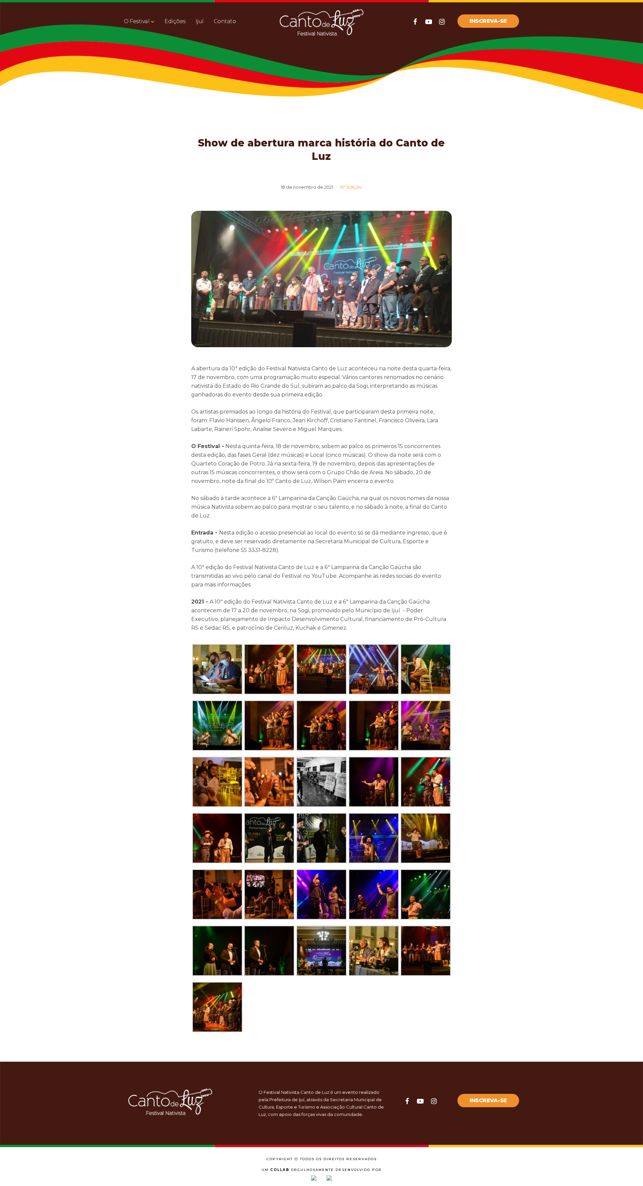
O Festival (136, 21)
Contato (225, 21)
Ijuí (200, 21)
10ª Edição (351, 187)
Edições (175, 21)
